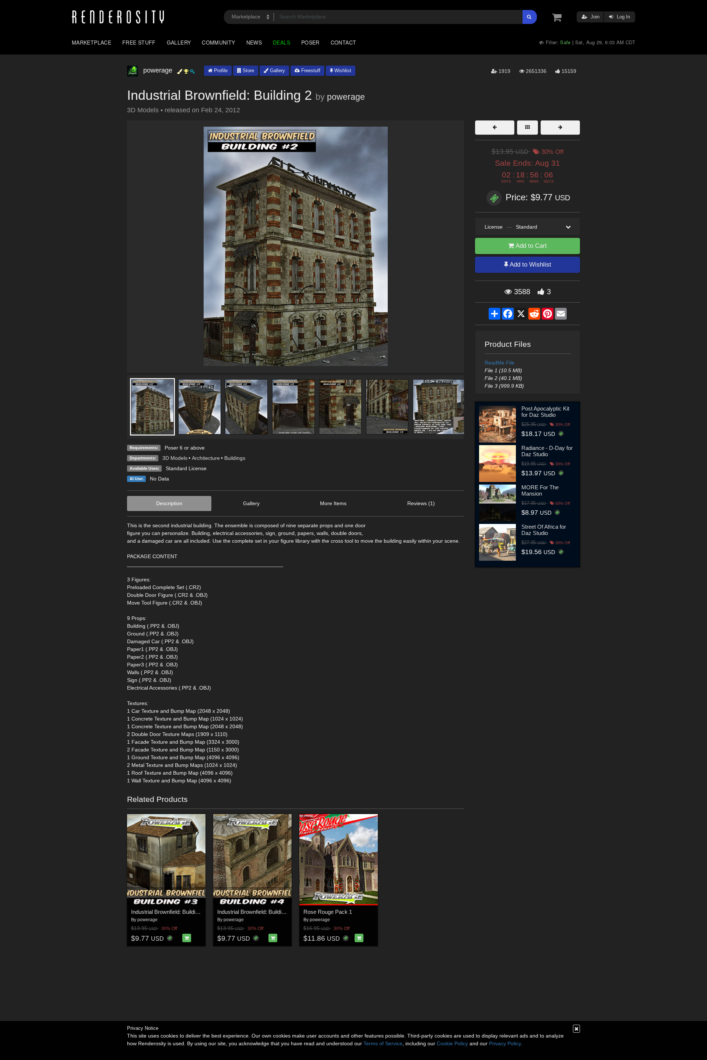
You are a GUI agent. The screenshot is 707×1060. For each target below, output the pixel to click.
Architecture (206, 458)
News (254, 42)
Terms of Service (382, 1043)
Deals (281, 42)
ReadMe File (499, 363)
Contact (343, 42)
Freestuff (310, 70)
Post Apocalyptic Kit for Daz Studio (545, 411)
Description (169, 503)
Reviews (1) (421, 503)
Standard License (186, 468)
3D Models (174, 458)
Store (247, 70)
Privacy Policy (505, 1043)
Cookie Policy (452, 1043)
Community (218, 42)
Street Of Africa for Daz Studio (543, 530)
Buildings (234, 458)
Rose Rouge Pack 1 (327, 912)
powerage (346, 97)
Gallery (179, 42)
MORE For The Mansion (540, 490)
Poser (310, 42)
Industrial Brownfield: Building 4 (254, 912)
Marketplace (91, 42)
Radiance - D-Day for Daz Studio (547, 451)
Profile (220, 70)
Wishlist (342, 70)
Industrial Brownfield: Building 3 (168, 912)
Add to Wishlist (529, 264)
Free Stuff (139, 42)
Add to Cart (530, 245)
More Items (333, 503)
